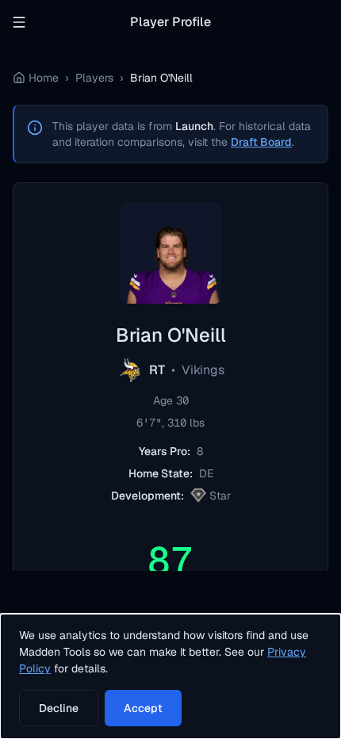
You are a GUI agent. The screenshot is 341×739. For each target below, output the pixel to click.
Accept (143, 708)
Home (44, 78)
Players (94, 78)
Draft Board (261, 142)
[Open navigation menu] (19, 22)
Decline (59, 708)
